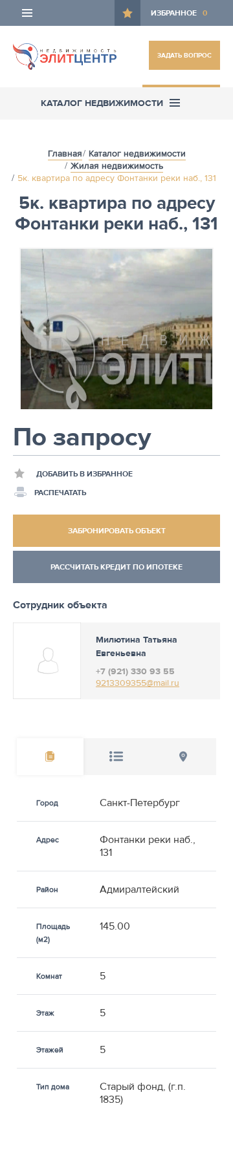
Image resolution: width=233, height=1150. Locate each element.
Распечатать (60, 492)
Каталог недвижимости (137, 154)
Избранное (179, 13)
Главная (65, 154)
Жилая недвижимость (117, 166)
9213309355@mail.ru (137, 683)
